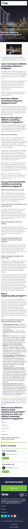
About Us (3, 509)
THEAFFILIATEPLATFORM (7, 299)
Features (3, 506)
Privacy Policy (14, 524)
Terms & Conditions (14, 527)
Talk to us (14, 488)
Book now (5, 458)
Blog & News (4, 512)
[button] (24, 3)
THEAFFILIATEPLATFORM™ (18, 60)
